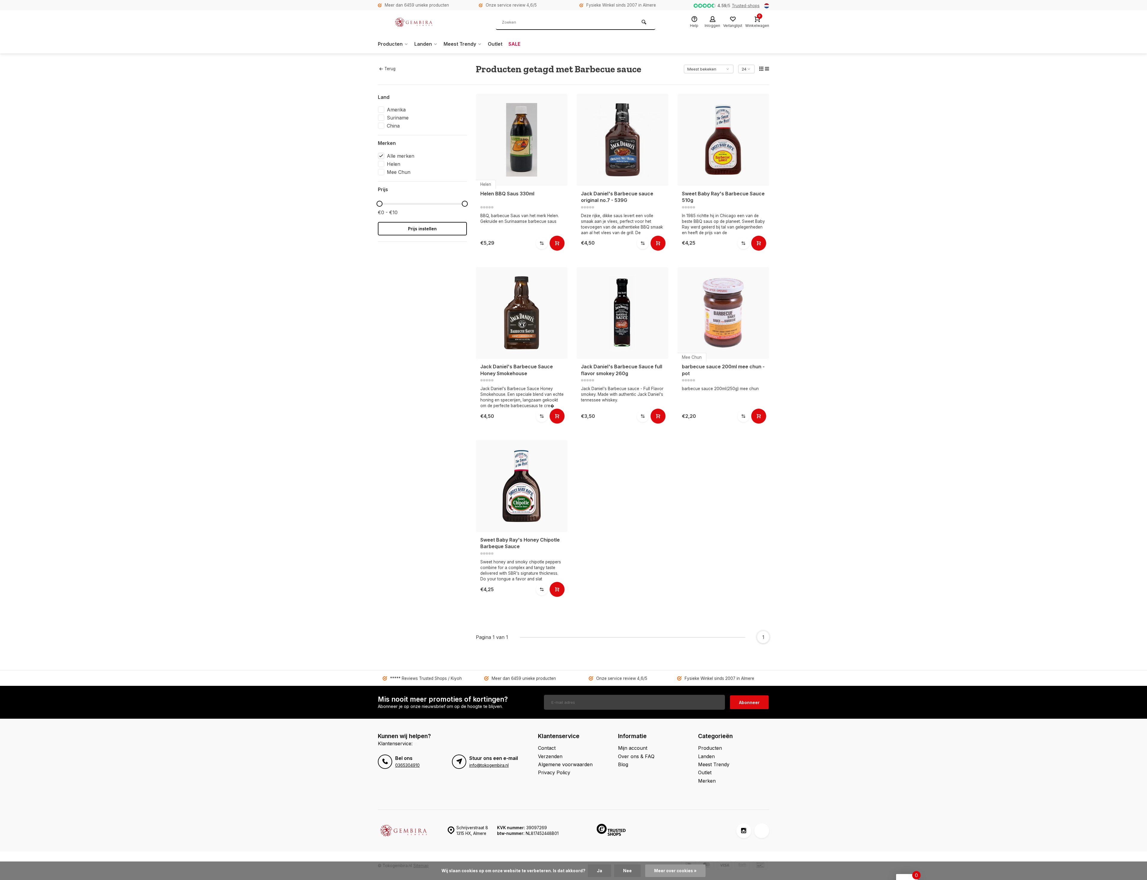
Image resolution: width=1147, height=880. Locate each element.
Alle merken (400, 156)
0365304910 (407, 765)
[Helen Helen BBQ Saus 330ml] (522, 140)
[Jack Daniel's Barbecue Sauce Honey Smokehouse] (522, 313)
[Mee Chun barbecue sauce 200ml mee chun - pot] (723, 313)
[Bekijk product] (557, 243)
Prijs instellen (422, 228)
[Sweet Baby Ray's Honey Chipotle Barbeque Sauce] (522, 486)
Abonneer (749, 702)
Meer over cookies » (675, 870)
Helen (393, 164)
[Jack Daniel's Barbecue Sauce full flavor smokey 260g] (622, 313)
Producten (390, 44)
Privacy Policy (554, 772)
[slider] (379, 204)
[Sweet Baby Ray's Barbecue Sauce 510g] (723, 140)
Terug (389, 68)
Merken (707, 781)
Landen (423, 44)
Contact (547, 748)
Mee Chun (398, 172)
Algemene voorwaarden (565, 764)
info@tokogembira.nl (489, 765)
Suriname (398, 118)
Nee (627, 870)
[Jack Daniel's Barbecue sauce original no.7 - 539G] (622, 140)
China (393, 126)
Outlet (495, 44)
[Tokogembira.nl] (414, 22)
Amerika (396, 110)
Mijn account (632, 748)
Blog (623, 764)
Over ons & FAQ (636, 756)
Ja (599, 870)
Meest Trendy (460, 44)
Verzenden (550, 756)
